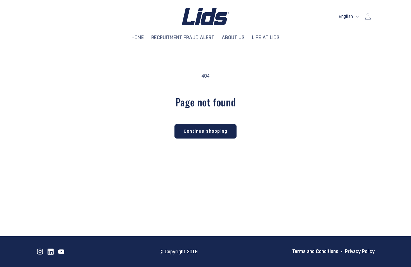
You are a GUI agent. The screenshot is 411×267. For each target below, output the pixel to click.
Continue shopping (205, 131)
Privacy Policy (360, 251)
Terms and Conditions (315, 251)
